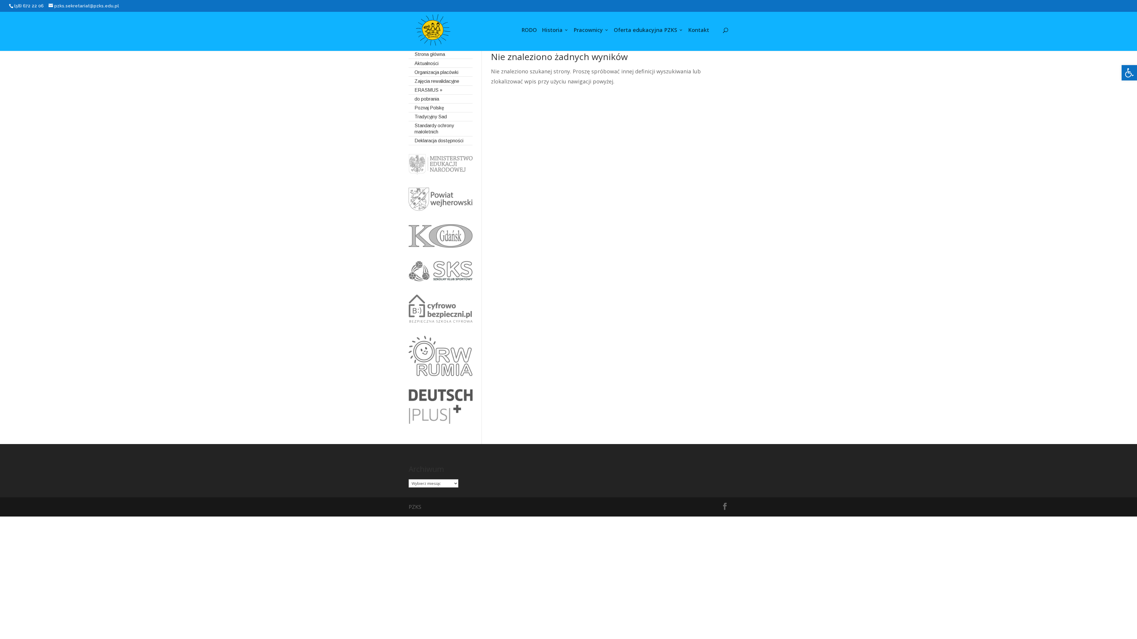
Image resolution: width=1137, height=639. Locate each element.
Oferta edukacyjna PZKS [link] (645, 30)
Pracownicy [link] (588, 30)
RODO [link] (529, 30)
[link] (1129, 72)
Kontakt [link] (698, 30)
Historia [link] (552, 30)
